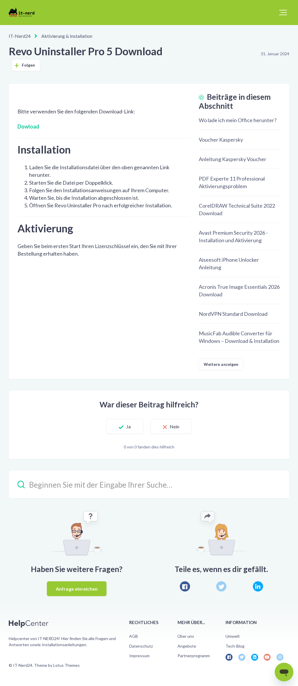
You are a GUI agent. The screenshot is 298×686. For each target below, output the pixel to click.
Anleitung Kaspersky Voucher (232, 159)
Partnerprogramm (194, 655)
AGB (133, 636)
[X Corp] (221, 586)
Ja (128, 426)
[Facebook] (185, 586)
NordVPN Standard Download (233, 314)
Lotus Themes (66, 665)
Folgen (28, 65)
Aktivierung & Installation (66, 36)
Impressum (139, 655)
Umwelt (233, 636)
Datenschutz (141, 646)
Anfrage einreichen (76, 588)
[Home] (24, 12)
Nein (174, 426)
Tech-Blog (235, 646)
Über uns (186, 636)
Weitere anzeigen (221, 364)
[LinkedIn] (258, 586)
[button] (283, 12)
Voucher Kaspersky (221, 139)
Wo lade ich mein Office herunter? (237, 120)
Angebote (187, 646)
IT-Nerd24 (20, 36)
